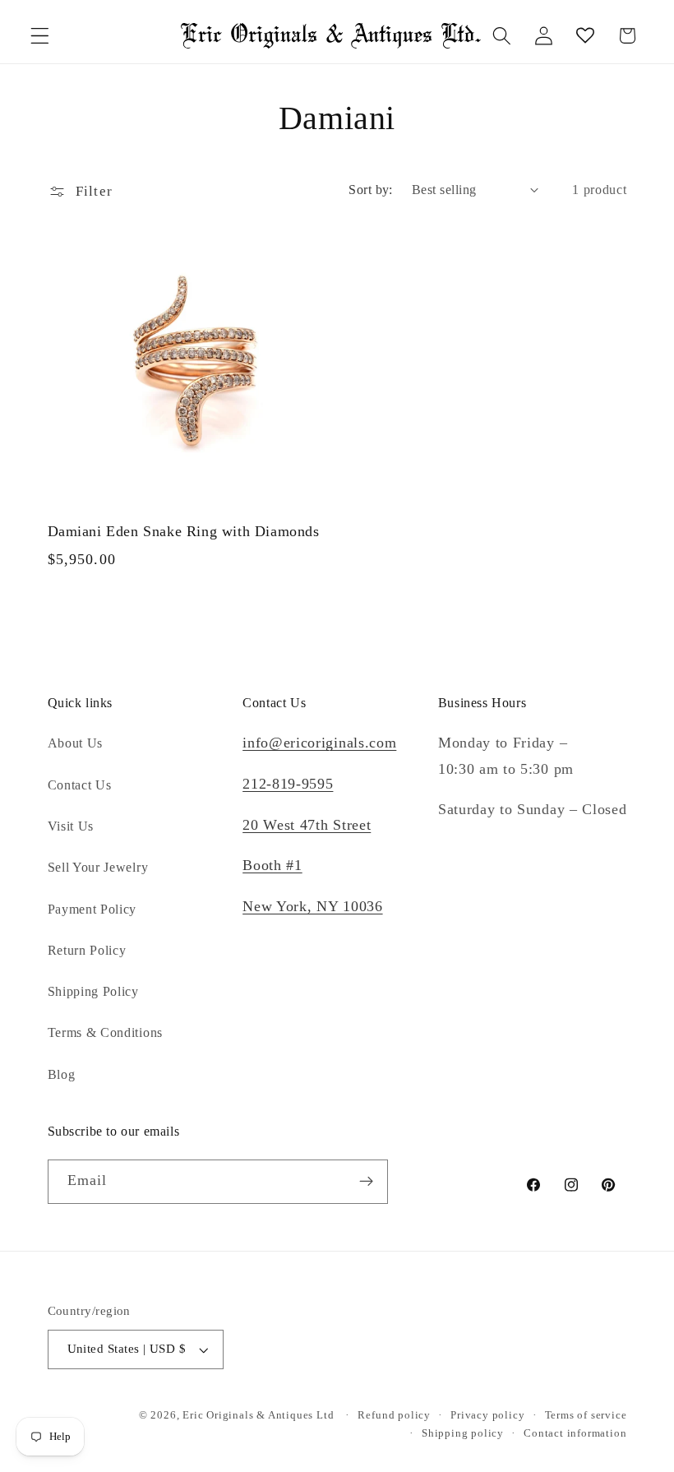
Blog (62, 1074)
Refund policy (394, 1415)
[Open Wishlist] (586, 36)
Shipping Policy (93, 991)
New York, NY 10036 (312, 906)
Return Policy (87, 950)
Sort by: (371, 190)
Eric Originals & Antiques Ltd (258, 1415)
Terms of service (586, 1415)
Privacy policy (487, 1415)
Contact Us (80, 785)
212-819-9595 (287, 783)
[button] (40, 36)
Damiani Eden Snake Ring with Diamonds (184, 531)
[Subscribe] (366, 1182)
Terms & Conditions (105, 1032)
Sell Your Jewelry (98, 867)
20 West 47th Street (306, 825)
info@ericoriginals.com (319, 742)
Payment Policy (92, 909)
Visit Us (71, 826)
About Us (76, 743)
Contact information (575, 1433)
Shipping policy (463, 1433)
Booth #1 (272, 865)
